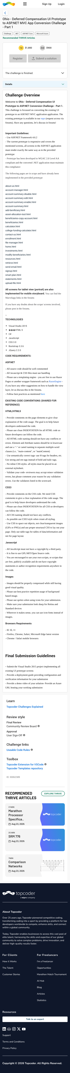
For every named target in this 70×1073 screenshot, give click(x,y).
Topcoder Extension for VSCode (25, 764)
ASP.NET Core (27, 33)
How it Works (9, 961)
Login (61, 4)
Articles (41, 993)
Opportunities (44, 967)
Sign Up (46, 4)
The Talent (7, 967)
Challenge (7, 33)
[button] (25, 3)
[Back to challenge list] (5, 13)
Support (6, 1035)
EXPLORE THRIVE (53, 793)
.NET (17, 33)
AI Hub (40, 980)
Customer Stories (11, 974)
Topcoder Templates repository (25, 768)
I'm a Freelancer (45, 961)
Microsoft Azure (42, 33)
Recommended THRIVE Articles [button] (19, 37)
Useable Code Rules (18, 750)
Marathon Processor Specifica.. (16, 815)
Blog (39, 987)
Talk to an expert (35, 1019)
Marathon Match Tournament (52, 974)
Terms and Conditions (13, 1041)
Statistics (41, 1000)
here (43, 394)
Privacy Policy (9, 1048)
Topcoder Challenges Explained (25, 706)
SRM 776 (14, 836)
